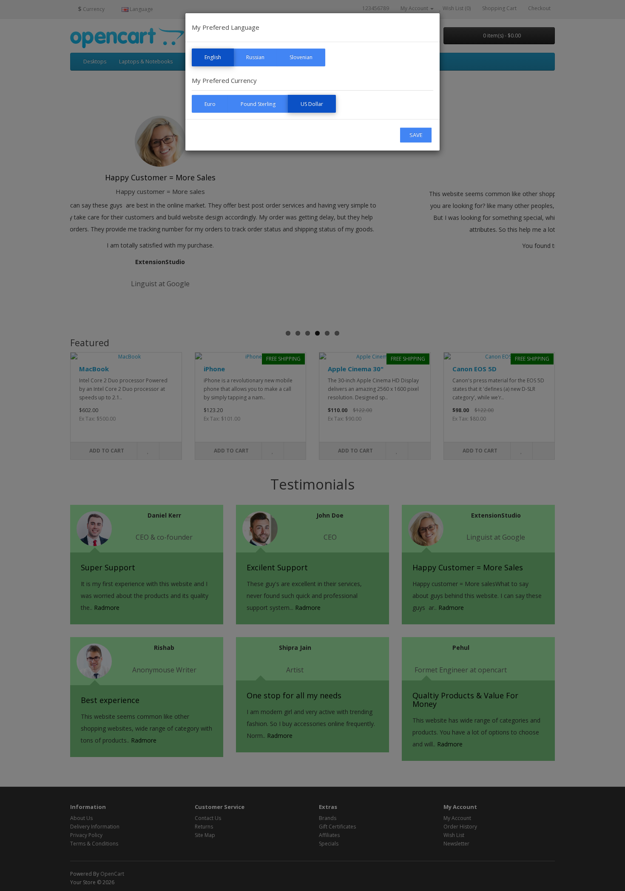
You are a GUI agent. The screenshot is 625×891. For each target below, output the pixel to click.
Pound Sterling (258, 104)
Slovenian (301, 57)
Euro (210, 104)
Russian (255, 57)
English (213, 57)
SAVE (416, 135)
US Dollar (312, 104)
